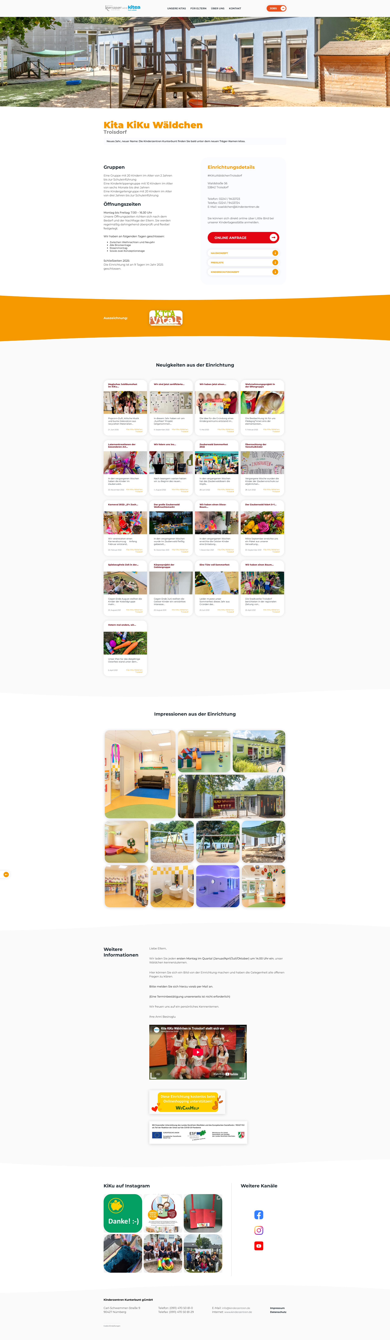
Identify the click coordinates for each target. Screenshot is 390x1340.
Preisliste (217, 262)
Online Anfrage (230, 238)
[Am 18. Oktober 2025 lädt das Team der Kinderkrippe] (163, 1213)
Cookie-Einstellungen (112, 1326)
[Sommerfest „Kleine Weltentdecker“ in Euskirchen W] (203, 1253)
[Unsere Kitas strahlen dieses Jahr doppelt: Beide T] (123, 1213)
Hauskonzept (219, 253)
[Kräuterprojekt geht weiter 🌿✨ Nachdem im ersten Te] (123, 1253)
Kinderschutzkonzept (225, 272)
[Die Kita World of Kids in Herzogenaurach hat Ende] (203, 1213)
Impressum (277, 1308)
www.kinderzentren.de (238, 1312)
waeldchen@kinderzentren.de (238, 206)
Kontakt (235, 8)
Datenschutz (278, 1312)
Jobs (273, 8)
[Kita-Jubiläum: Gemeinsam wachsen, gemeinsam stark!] (163, 1253)
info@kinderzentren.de (236, 1308)
